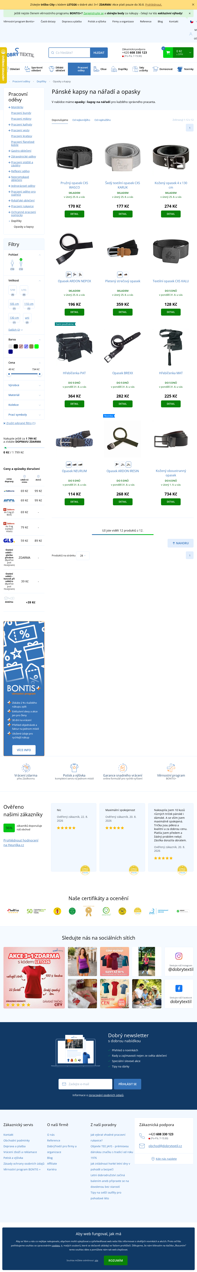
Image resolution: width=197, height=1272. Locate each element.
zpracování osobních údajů (106, 1095)
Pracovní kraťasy (21, 136)
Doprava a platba (72, 21)
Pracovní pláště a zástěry (22, 163)
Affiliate (52, 1163)
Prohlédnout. (153, 4)
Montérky (17, 107)
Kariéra (52, 1169)
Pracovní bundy (21, 113)
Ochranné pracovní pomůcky (23, 213)
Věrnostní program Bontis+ (18, 21)
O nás (51, 1134)
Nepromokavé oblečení (20, 178)
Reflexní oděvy (20, 171)
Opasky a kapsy (24, 226)
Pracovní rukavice (22, 206)
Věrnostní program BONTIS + (22, 1169)
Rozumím (116, 1260)
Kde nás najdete (166, 1159)
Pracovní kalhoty (21, 124)
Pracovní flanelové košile (22, 143)
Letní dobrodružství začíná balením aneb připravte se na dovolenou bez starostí (110, 1181)
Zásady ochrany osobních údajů (23, 1163)
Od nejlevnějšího (81, 120)
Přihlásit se (128, 1084)
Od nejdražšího (102, 120)
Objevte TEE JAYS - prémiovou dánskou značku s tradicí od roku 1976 (112, 1152)
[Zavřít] (193, 5)
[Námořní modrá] (125, 275)
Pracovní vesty (20, 130)
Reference (145, 21)
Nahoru (182, 543)
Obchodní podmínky (16, 1140)
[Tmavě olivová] (80, 465)
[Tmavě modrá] (68, 465)
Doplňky (41, 81)
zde (96, 1260)
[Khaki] (80, 275)
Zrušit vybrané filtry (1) (20, 423)
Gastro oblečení (21, 150)
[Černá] (68, 275)
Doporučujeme (60, 120)
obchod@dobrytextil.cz (165, 1146)
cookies (56, 1245)
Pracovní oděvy (21, 81)
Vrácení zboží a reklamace (20, 1152)
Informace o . (98, 1095)
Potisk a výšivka (97, 21)
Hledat (98, 53)
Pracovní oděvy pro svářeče (23, 193)
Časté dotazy (48, 21)
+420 (134, 52)
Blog (160, 21)
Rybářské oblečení (23, 200)
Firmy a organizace (123, 21)
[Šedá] (74, 275)
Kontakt (173, 21)
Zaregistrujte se (93, 13)
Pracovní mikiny (21, 118)
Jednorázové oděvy (23, 186)
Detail (74, 214)
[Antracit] (74, 465)
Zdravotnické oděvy (23, 156)
